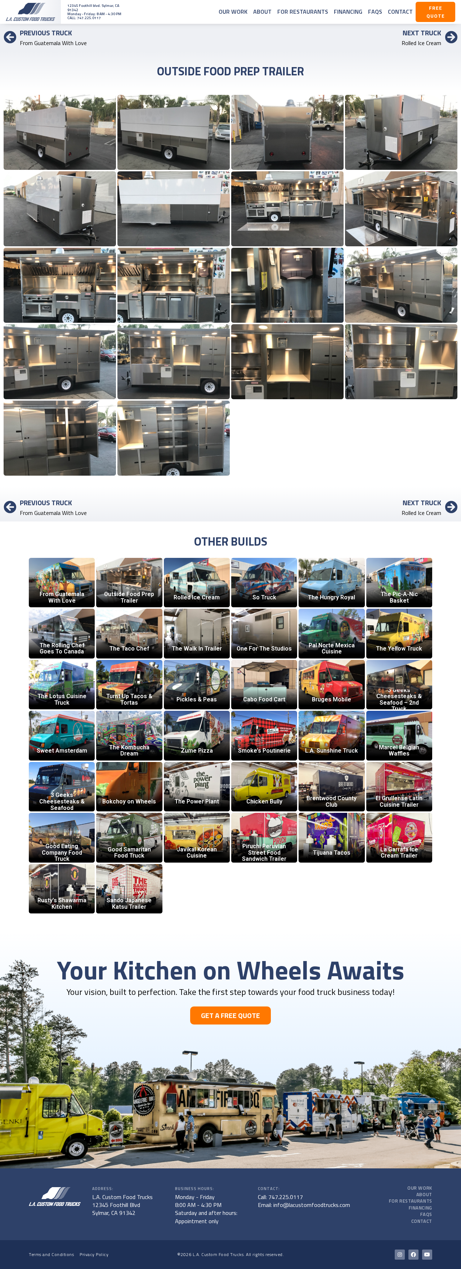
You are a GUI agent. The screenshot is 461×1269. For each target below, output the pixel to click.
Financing (348, 11)
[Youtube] (427, 1255)
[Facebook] (413, 1255)
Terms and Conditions (51, 1254)
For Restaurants (302, 11)
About (262, 11)
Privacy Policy (94, 1254)
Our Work (233, 11)
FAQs (375, 11)
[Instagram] (400, 1255)
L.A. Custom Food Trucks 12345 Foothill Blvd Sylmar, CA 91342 (122, 1205)
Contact (400, 11)
